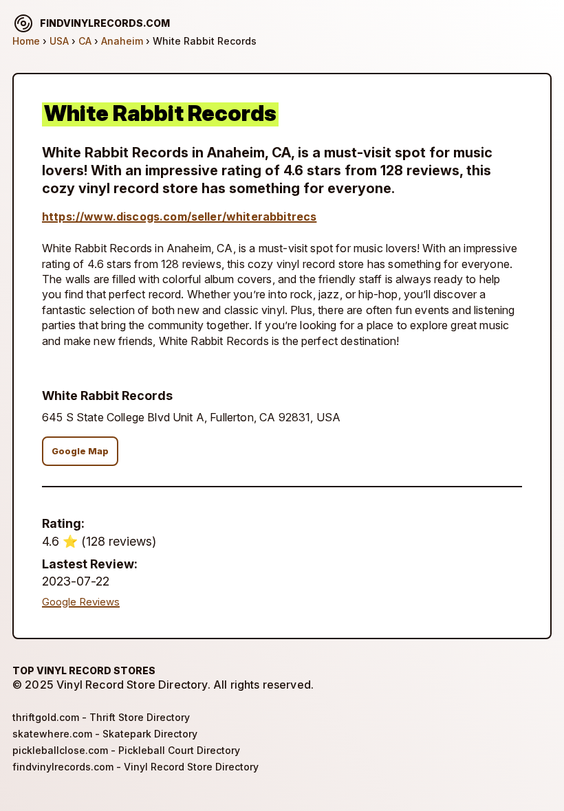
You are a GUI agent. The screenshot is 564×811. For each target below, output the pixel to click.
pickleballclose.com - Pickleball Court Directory (126, 750)
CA (84, 41)
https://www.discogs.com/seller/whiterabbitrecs (179, 216)
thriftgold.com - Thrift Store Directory (101, 717)
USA (59, 41)
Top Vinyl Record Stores (83, 670)
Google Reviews (81, 602)
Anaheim (122, 41)
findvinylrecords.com (105, 23)
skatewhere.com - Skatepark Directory (104, 734)
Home (26, 41)
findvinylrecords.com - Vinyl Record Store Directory (135, 767)
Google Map (80, 451)
